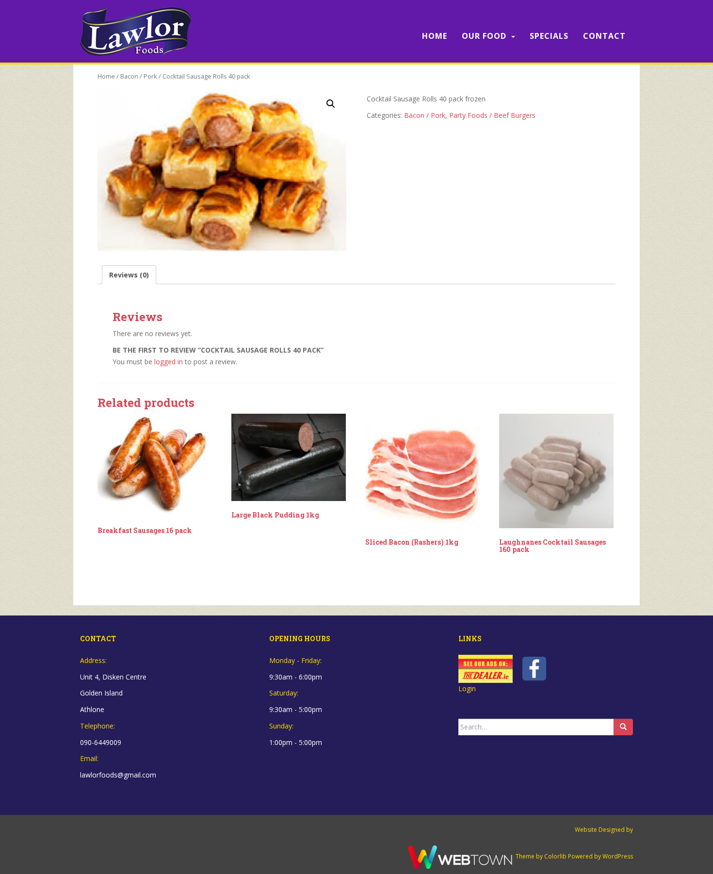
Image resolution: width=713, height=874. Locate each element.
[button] (331, 104)
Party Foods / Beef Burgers (492, 115)
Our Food (484, 36)
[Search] (623, 727)
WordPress (617, 856)
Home (434, 36)
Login (467, 688)
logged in (168, 361)
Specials (549, 36)
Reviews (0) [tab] (129, 274)
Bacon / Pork (138, 76)
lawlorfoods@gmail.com (118, 774)
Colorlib (555, 856)
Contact (604, 36)
